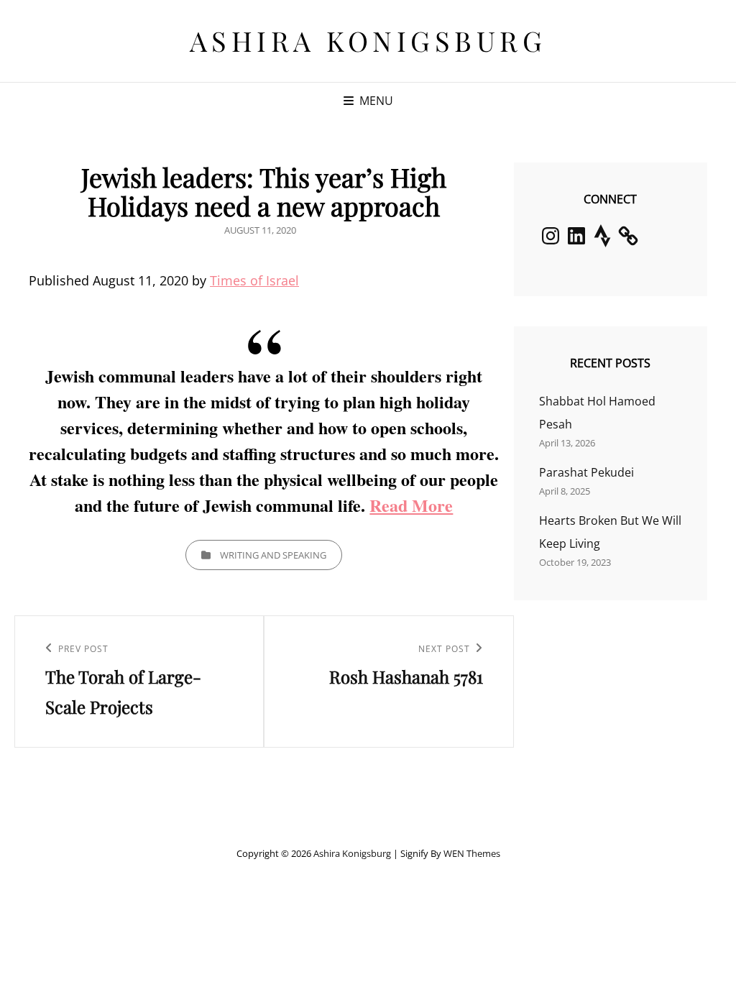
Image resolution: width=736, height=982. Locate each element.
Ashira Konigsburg (368, 40)
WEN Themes (471, 853)
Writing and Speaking (273, 555)
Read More (411, 505)
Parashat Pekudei (586, 472)
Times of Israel (254, 280)
